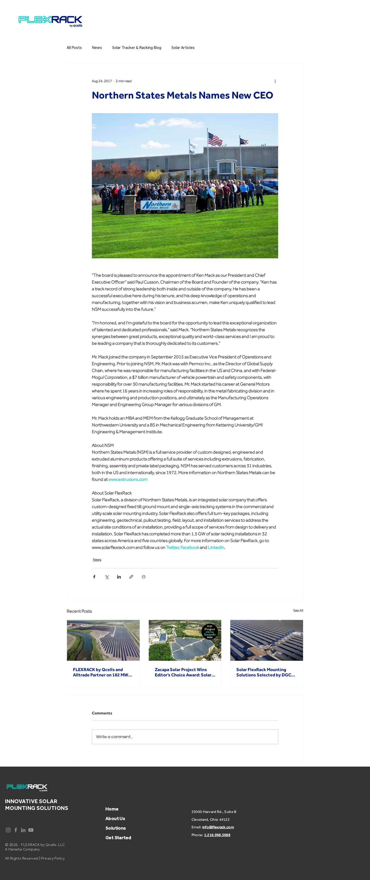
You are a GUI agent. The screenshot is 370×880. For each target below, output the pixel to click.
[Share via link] (131, 576)
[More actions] (275, 81)
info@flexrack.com (218, 827)
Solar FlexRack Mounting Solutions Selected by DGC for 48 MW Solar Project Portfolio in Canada (263, 672)
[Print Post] (143, 576)
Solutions (115, 828)
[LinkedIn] (23, 830)
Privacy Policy (53, 858)
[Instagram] (8, 830)
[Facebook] (16, 830)
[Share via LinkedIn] (119, 576)
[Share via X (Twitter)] (106, 576)
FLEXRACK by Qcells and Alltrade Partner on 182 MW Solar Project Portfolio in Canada (100, 672)
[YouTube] (31, 830)
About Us (115, 818)
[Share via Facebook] (94, 576)
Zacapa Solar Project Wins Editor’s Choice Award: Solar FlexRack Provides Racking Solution (183, 672)
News (97, 47)
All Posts (74, 47)
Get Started (118, 837)
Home (112, 809)
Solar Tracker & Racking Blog (136, 47)
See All (298, 610)
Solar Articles (183, 47)
